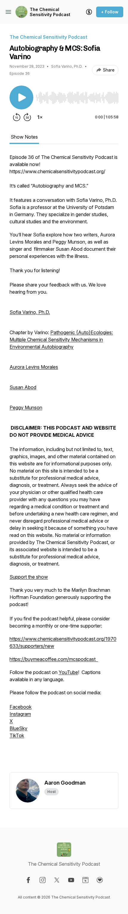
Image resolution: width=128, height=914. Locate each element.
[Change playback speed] (40, 117)
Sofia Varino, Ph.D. (30, 312)
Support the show (29, 577)
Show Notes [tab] (24, 137)
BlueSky (18, 728)
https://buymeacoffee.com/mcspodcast (54, 659)
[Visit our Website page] (85, 880)
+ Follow (109, 11)
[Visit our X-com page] (57, 880)
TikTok (17, 735)
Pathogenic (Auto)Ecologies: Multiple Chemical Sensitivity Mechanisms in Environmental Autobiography (61, 339)
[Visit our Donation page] (100, 880)
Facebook (21, 707)
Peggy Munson (26, 407)
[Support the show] (89, 12)
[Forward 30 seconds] (27, 117)
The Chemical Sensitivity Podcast (50, 12)
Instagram (20, 714)
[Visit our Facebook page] (28, 880)
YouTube (68, 672)
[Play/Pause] (21, 97)
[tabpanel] (64, 463)
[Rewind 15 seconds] (17, 117)
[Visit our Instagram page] (43, 880)
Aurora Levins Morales (34, 367)
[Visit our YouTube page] (71, 880)
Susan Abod (23, 387)
